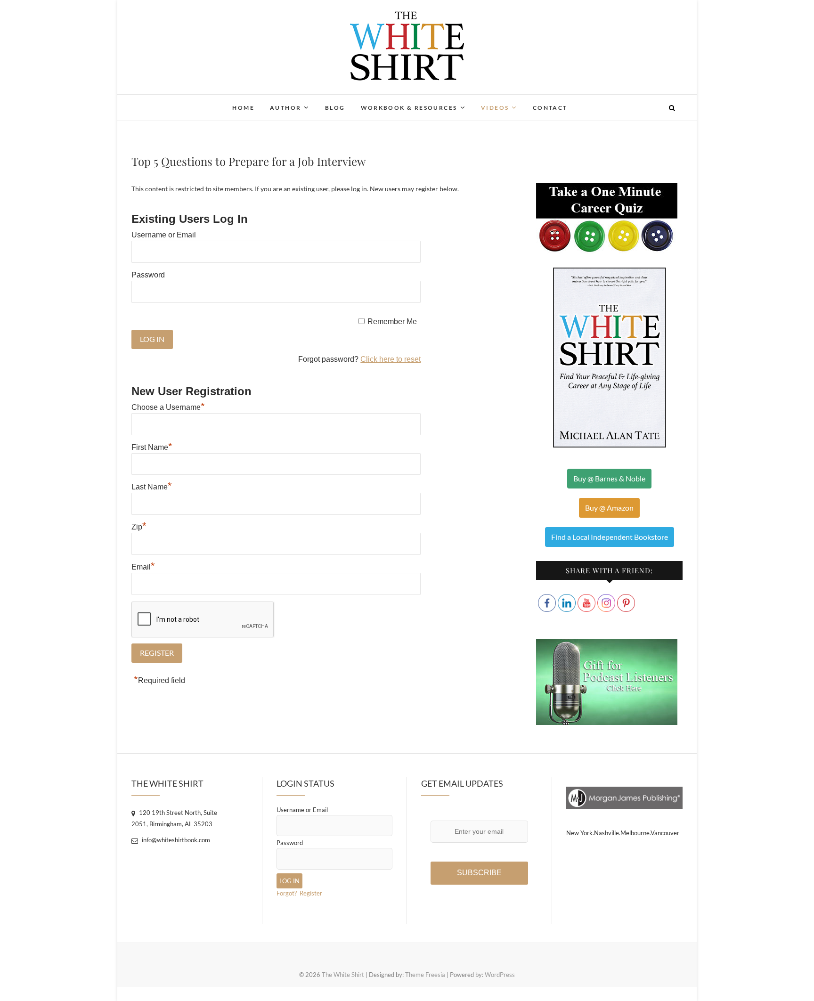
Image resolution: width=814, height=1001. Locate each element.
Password (148, 275)
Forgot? (287, 893)
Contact (550, 107)
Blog (335, 107)
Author (285, 107)
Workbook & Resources (409, 107)
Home (243, 107)
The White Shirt (171, 101)
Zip (139, 527)
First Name (151, 447)
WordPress (500, 974)
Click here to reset (390, 359)
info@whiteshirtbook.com (175, 840)
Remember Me (392, 321)
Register (311, 893)
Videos (495, 107)
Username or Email (163, 235)
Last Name (151, 487)
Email (143, 567)
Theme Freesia (425, 974)
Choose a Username (168, 407)
